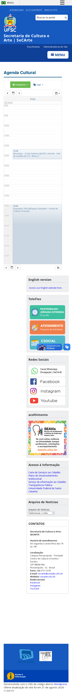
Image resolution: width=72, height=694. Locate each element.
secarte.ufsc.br (47, 576)
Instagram (35, 585)
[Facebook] (46, 385)
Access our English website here (45, 287)
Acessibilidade (17, 10)
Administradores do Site (55, 46)
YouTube (34, 588)
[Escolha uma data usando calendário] (13, 93)
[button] (58, 267)
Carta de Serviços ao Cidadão (44, 472)
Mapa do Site (50, 10)
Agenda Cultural (20, 72)
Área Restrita (33, 46)
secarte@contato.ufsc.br (50, 573)
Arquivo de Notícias (39, 509)
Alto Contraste (34, 10)
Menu (59, 55)
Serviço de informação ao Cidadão (47, 481)
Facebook (35, 582)
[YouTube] (46, 404)
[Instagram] (46, 394)
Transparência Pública (40, 485)
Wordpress (60, 684)
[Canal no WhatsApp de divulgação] (46, 375)
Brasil (10, 2)
